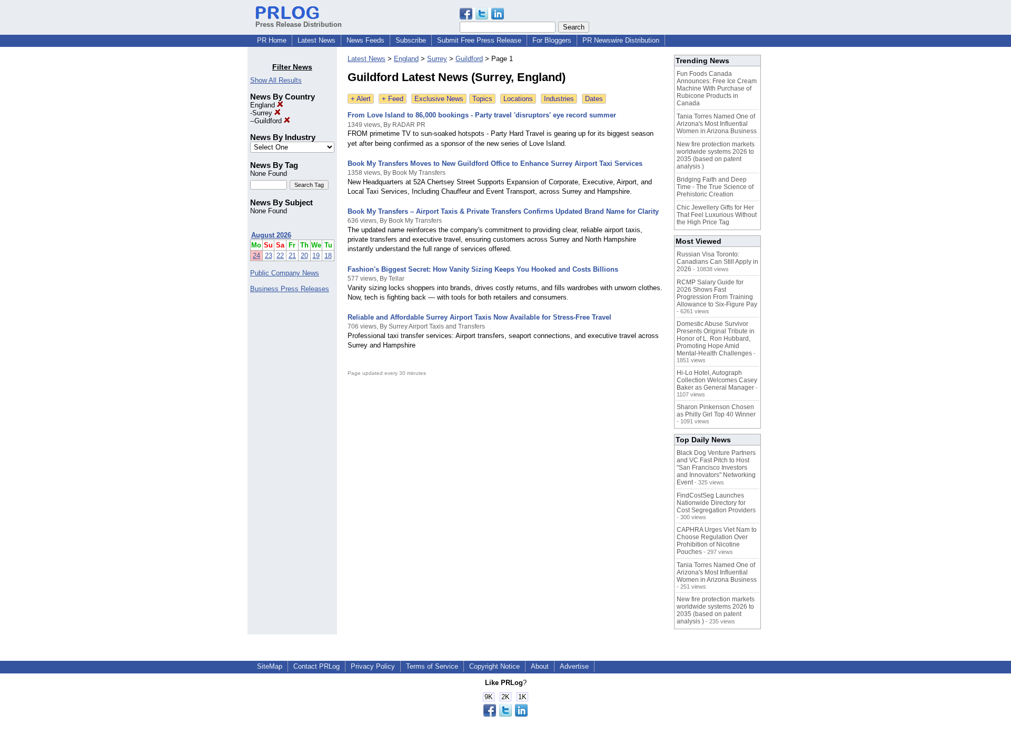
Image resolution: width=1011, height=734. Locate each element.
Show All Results (276, 80)
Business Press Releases (289, 289)
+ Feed (392, 99)
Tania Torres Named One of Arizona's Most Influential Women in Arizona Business (717, 124)
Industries (559, 99)
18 (328, 256)
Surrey (263, 113)
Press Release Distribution (298, 24)
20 (304, 256)
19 (316, 256)
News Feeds (365, 40)
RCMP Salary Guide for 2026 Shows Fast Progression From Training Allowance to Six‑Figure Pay (717, 293)
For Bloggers (551, 40)
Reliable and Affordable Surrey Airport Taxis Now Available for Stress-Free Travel (479, 317)
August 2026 (271, 235)
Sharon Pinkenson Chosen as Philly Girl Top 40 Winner (716, 410)
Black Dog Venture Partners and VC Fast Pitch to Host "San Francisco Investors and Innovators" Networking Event (716, 467)
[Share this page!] (482, 17)
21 (292, 256)
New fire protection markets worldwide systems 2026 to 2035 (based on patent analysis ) (716, 155)
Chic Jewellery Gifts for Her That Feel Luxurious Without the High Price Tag (717, 215)
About (540, 666)
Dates (594, 99)
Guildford (269, 121)
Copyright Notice (494, 666)
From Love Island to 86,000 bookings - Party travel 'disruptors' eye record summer (482, 115)
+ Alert (361, 99)
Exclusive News (438, 99)
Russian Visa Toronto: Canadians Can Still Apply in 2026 (717, 262)
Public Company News (284, 273)
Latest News (316, 40)
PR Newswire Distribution (620, 40)
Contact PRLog (316, 666)
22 (280, 256)
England (263, 105)
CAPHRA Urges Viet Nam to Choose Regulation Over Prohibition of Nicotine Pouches (717, 541)
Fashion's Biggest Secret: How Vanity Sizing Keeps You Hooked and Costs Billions (483, 269)
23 (268, 256)
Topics (482, 99)
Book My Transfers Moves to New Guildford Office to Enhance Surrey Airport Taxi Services (495, 163)
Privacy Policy (373, 666)
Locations (518, 99)
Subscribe (410, 40)
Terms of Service (432, 666)
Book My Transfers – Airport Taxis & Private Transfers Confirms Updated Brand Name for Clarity (503, 211)
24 (256, 256)
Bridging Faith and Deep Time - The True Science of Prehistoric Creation (715, 187)
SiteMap (269, 666)
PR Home (271, 40)
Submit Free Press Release (479, 40)
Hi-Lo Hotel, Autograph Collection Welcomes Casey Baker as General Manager (717, 380)
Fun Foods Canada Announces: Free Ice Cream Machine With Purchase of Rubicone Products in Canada (717, 88)
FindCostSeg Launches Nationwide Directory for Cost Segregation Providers (716, 503)
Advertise (574, 666)
